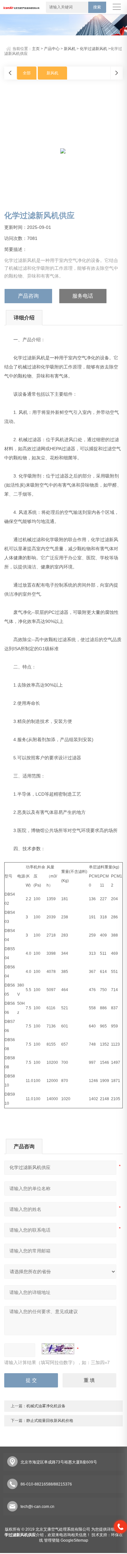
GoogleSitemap (74, 1540)
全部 (27, 73)
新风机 (70, 48)
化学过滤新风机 (93, 48)
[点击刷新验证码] (58, 1348)
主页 (36, 48)
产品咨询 (28, 296)
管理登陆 (52, 1540)
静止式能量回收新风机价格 (49, 1420)
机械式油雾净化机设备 (45, 1406)
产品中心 (52, 48)
